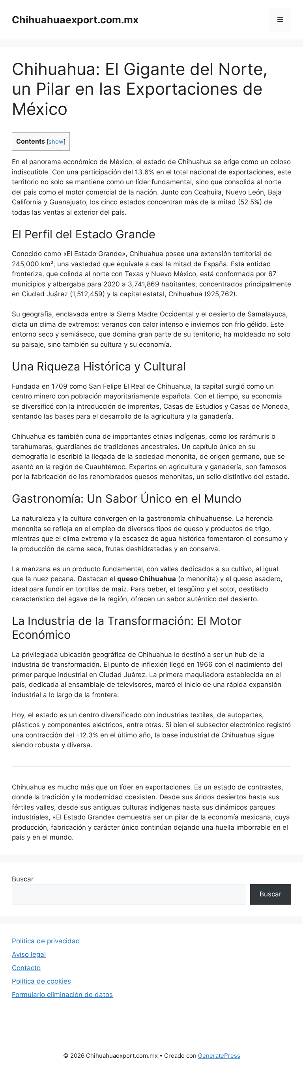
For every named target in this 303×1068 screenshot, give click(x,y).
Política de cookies (41, 981)
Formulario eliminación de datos (62, 995)
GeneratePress (219, 1055)
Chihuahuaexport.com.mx (75, 20)
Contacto (26, 968)
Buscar (23, 879)
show (56, 141)
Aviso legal (29, 954)
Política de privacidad (46, 941)
